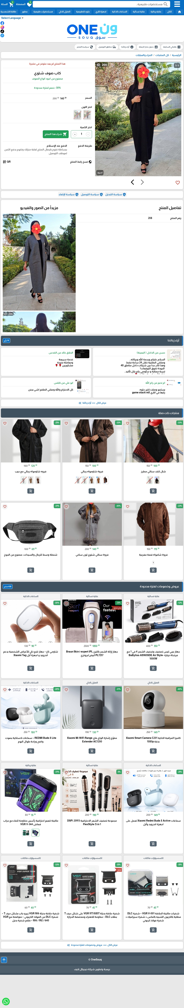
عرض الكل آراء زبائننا (92, 403)
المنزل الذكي (64, 11)
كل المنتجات (162, 55)
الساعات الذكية (119, 11)
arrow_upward (4, 960)
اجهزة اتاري (100, 11)
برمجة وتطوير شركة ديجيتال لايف (92, 969)
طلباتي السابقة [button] (172, 47)
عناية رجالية (156, 11)
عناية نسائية (139, 11)
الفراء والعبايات (144, 55)
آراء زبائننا (127, 47)
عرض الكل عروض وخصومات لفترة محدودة (92, 945)
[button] (24, 4)
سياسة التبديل (115, 194)
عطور (25, 11)
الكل (169, 11)
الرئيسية (176, 55)
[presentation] (142, 182)
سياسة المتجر (85, 47)
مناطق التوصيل (107, 47)
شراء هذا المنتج (56, 134)
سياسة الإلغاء (69, 194)
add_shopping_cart (153, 491)
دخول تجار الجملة (148, 47)
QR (7, 162)
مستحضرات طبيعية (43, 11)
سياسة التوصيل (92, 194)
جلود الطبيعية (83, 11)
